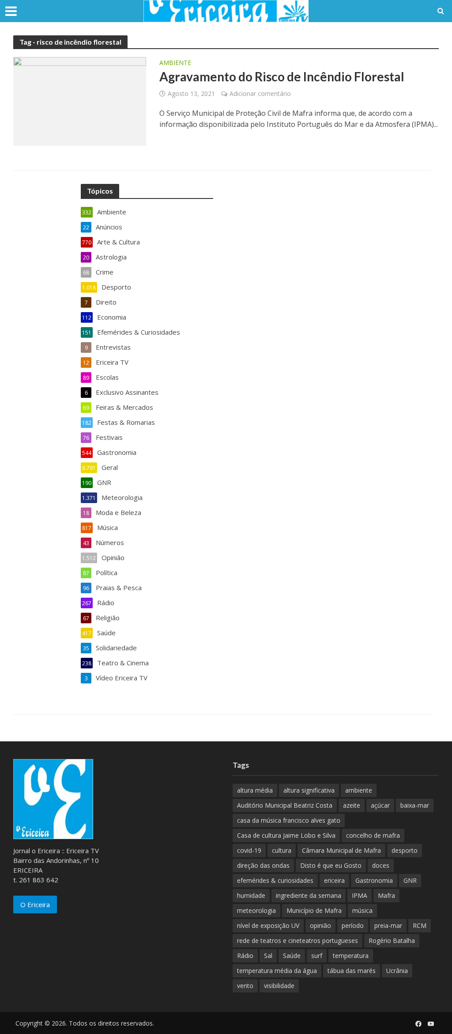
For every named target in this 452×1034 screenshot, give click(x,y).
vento (245, 985)
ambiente (358, 790)
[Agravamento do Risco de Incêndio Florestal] (79, 101)
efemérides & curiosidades (275, 880)
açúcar (380, 805)
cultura (281, 850)
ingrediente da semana (308, 895)
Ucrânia (397, 970)
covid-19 (249, 850)
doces (380, 865)
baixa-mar (414, 805)
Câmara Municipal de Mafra (341, 850)
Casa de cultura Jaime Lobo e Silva (286, 835)
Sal (268, 955)
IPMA (359, 895)
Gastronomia (374, 880)
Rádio (245, 955)
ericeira (334, 880)
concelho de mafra (373, 835)
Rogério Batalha (392, 940)
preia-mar (388, 925)
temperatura (351, 955)
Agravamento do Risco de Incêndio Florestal (281, 76)
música (362, 910)
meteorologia (256, 910)
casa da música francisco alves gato (288, 820)
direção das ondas (263, 865)
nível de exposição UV (268, 925)
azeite (351, 805)
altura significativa (309, 790)
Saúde (292, 955)
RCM (419, 925)
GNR (410, 880)
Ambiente (175, 63)
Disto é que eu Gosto (331, 865)
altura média (255, 790)
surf (316, 955)
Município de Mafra (314, 910)
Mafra (386, 895)
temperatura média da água (277, 970)
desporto (405, 850)
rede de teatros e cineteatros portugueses (297, 940)
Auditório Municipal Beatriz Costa (284, 805)
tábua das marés (352, 970)
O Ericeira (35, 904)
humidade (251, 895)
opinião (320, 925)
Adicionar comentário (260, 93)
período (353, 925)
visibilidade (279, 985)
